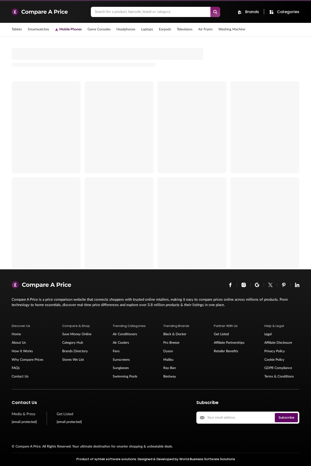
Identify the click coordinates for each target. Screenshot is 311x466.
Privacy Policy (274, 351)
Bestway (169, 376)
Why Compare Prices (27, 359)
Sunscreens (121, 359)
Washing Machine (231, 29)
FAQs (16, 368)
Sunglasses (121, 368)
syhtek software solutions (115, 459)
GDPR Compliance (278, 368)
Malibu (168, 359)
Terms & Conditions (279, 376)
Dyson (168, 351)
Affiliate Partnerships (229, 342)
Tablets (17, 29)
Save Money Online (76, 334)
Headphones (125, 29)
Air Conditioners (125, 334)
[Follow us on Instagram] (244, 285)
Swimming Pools (125, 376)
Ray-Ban (169, 368)
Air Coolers (121, 342)
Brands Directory (75, 351)
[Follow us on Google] (257, 285)
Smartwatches (38, 29)
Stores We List (73, 359)
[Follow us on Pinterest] (284, 285)
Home (16, 334)
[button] (29, 326)
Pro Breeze (171, 342)
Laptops (147, 29)
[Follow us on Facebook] (230, 285)
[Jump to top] (302, 457)
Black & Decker (174, 334)
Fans (116, 351)
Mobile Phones (70, 29)
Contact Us (20, 376)
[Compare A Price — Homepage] (49, 12)
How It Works (22, 351)
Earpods (165, 29)
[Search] (215, 12)
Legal (268, 334)
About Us (19, 342)
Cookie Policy (274, 359)
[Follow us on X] (270, 285)
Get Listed (221, 334)
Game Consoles (99, 29)
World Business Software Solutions (207, 459)
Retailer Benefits (226, 351)
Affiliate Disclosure (278, 342)
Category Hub (72, 342)
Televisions (184, 29)
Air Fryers (205, 29)
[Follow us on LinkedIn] (297, 285)
